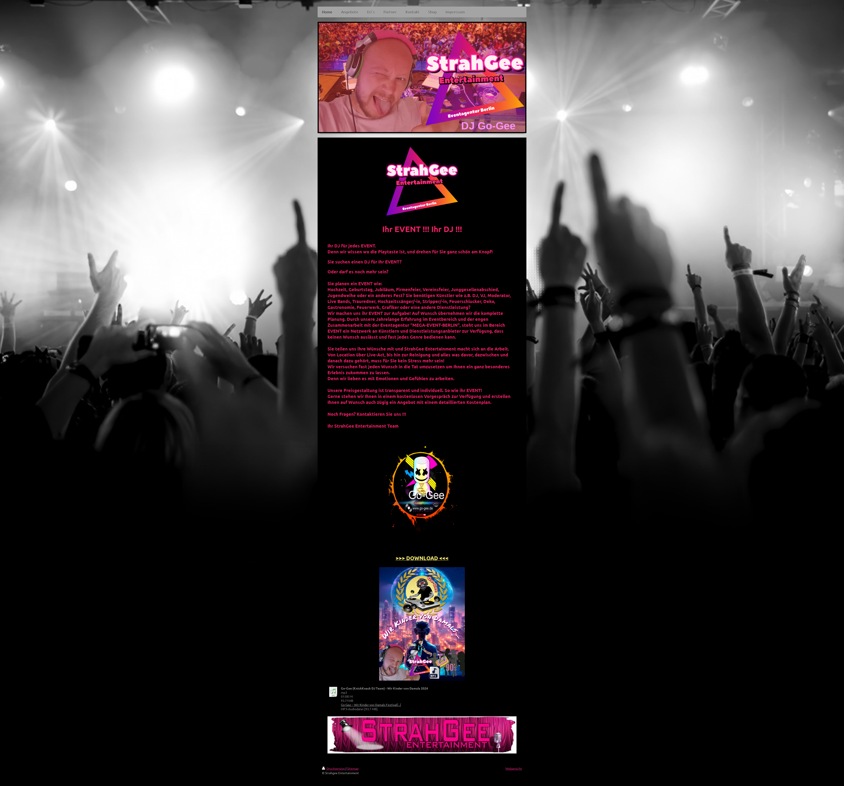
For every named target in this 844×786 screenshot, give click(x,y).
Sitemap (352, 768)
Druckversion (336, 768)
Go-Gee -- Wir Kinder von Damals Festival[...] (371, 705)
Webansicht (514, 768)
